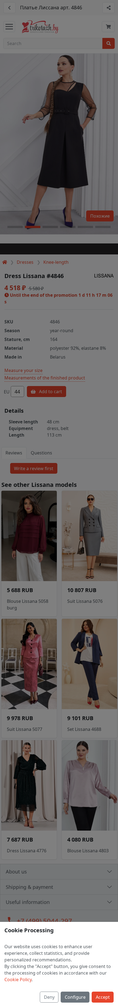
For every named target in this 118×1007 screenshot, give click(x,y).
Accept (103, 997)
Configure (75, 997)
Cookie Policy (18, 980)
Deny (49, 997)
